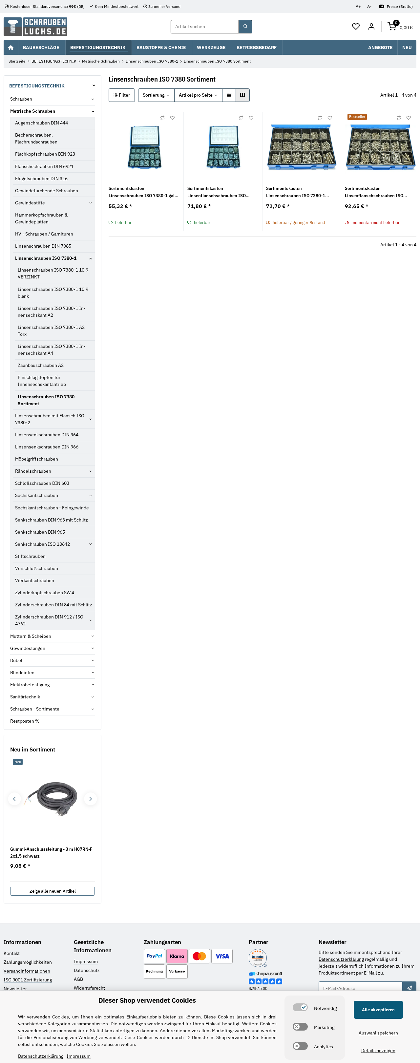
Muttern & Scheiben (30, 636)
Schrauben (21, 99)
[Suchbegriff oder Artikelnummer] (245, 27)
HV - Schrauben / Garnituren (44, 234)
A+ (358, 6)
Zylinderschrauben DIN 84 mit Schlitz (53, 605)
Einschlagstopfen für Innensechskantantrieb (42, 380)
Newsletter (15, 989)
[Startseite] (11, 47)
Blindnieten (22, 672)
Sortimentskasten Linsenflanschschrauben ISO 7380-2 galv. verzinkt (216, 192)
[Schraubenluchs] (35, 27)
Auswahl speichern (378, 1033)
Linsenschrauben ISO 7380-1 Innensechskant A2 (52, 311)
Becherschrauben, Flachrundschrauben (36, 138)
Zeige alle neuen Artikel (53, 891)
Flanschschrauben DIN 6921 (44, 166)
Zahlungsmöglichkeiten (28, 962)
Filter (124, 95)
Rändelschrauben (33, 471)
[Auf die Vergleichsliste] (162, 118)
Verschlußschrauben (36, 568)
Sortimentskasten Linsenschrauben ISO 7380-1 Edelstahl (295, 192)
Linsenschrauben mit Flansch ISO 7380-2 (49, 419)
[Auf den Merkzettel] (172, 118)
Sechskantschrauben (36, 495)
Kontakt (12, 953)
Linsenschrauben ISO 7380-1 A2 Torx (51, 330)
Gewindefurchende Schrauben (46, 191)
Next (90, 798)
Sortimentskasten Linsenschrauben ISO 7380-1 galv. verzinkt (143, 192)
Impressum (86, 961)
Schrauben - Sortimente (34, 709)
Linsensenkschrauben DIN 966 (46, 447)
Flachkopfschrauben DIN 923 (45, 154)
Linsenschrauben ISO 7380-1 (45, 258)
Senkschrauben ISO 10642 (42, 544)
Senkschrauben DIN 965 (40, 532)
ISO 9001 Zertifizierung (28, 980)
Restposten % (24, 721)
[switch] (300, 1007)
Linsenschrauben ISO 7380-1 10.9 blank (53, 292)
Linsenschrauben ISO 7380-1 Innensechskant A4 (52, 349)
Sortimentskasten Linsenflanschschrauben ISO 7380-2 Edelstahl (374, 192)
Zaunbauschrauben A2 (41, 365)
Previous (14, 798)
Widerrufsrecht (89, 988)
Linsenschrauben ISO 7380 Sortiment (46, 400)
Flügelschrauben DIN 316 (41, 178)
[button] (356, 26)
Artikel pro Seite (196, 95)
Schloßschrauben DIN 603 (42, 483)
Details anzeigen (378, 1051)
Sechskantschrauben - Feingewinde (52, 508)
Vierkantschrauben (34, 580)
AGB (78, 979)
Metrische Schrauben (32, 111)
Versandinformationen (27, 971)
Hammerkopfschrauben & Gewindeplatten (41, 218)
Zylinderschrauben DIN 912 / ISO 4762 (49, 620)
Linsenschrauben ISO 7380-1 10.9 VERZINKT (53, 273)
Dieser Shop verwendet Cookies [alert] (147, 1000)
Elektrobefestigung (30, 685)
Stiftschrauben (30, 556)
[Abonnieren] (409, 988)
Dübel (16, 660)
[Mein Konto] (371, 26)
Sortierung (154, 95)
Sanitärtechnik (25, 697)
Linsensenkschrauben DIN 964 (46, 435)
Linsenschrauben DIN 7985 (43, 246)
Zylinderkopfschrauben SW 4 (44, 593)
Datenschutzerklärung (341, 959)
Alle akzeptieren (378, 1010)
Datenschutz (87, 970)
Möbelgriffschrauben (36, 459)
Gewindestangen (27, 648)
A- (369, 6)
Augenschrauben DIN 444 (41, 123)
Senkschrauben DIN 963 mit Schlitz (51, 520)
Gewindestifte (30, 203)
